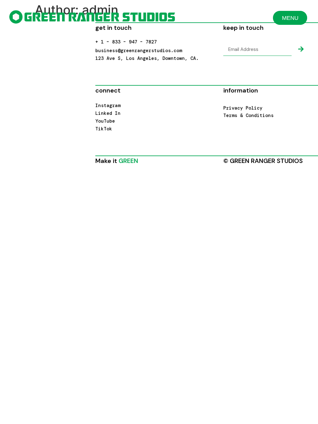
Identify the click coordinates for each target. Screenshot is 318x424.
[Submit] (301, 49)
